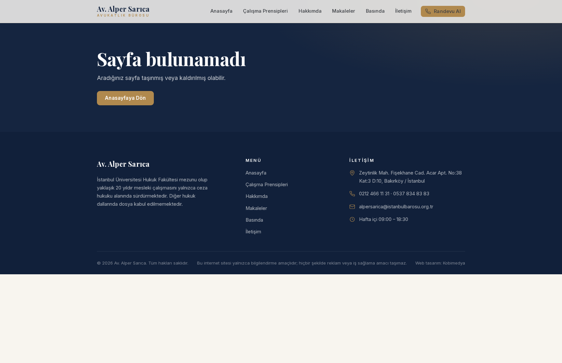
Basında (375, 11)
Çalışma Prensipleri (265, 11)
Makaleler (343, 11)
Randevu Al (447, 11)
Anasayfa (221, 11)
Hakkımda (310, 11)
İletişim (403, 11)
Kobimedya (454, 263)
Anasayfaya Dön (125, 98)
